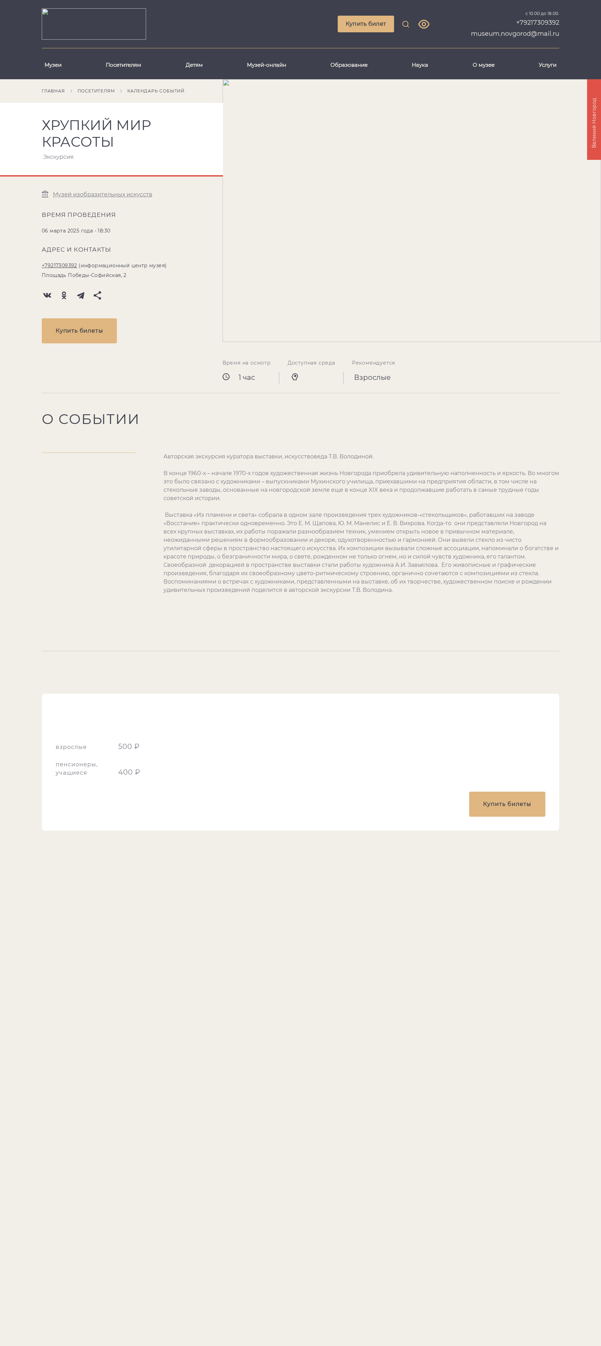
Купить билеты (79, 330)
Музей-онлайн (266, 65)
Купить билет (366, 24)
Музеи (53, 65)
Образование (349, 65)
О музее (484, 65)
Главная (53, 90)
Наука (420, 65)
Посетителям (123, 65)
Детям (194, 65)
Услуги (547, 65)
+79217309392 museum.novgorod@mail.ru (515, 28)
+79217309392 (59, 265)
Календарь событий (156, 90)
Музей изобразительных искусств (102, 194)
